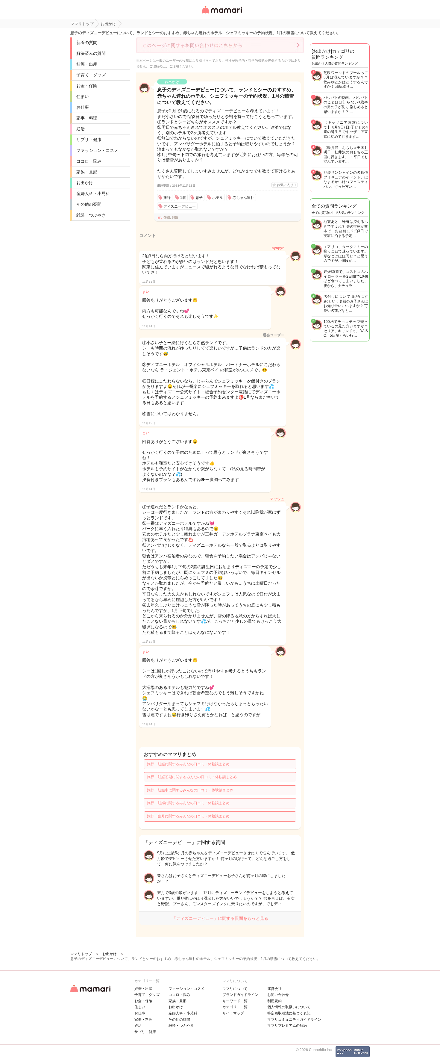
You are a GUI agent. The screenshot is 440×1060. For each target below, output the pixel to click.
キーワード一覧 (235, 1001)
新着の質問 (86, 42)
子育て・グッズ (91, 74)
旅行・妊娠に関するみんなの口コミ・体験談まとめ (188, 764)
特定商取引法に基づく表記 (288, 1013)
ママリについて (235, 989)
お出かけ (84, 182)
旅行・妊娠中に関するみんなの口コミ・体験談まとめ (190, 790)
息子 (199, 198)
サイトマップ (233, 1013)
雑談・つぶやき (91, 215)
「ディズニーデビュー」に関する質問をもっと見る (220, 918)
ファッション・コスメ (97, 150)
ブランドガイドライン (240, 995)
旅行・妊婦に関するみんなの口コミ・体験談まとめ (188, 803)
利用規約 (274, 1001)
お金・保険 (86, 85)
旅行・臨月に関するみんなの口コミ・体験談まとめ (188, 816)
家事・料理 (86, 118)
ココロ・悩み (88, 161)
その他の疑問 (88, 204)
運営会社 (274, 989)
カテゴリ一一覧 (235, 1007)
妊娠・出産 (86, 64)
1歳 (183, 198)
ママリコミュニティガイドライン (294, 1019)
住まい (82, 96)
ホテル (217, 198)
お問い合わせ (278, 995)
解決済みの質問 (91, 53)
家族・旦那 (86, 172)
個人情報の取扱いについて (288, 1007)
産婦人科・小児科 (93, 193)
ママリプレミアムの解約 (287, 1025)
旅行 (167, 198)
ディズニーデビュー (179, 206)
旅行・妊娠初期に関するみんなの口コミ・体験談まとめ (192, 777)
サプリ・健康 (88, 139)
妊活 (80, 128)
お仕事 (82, 107)
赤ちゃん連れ (243, 198)
